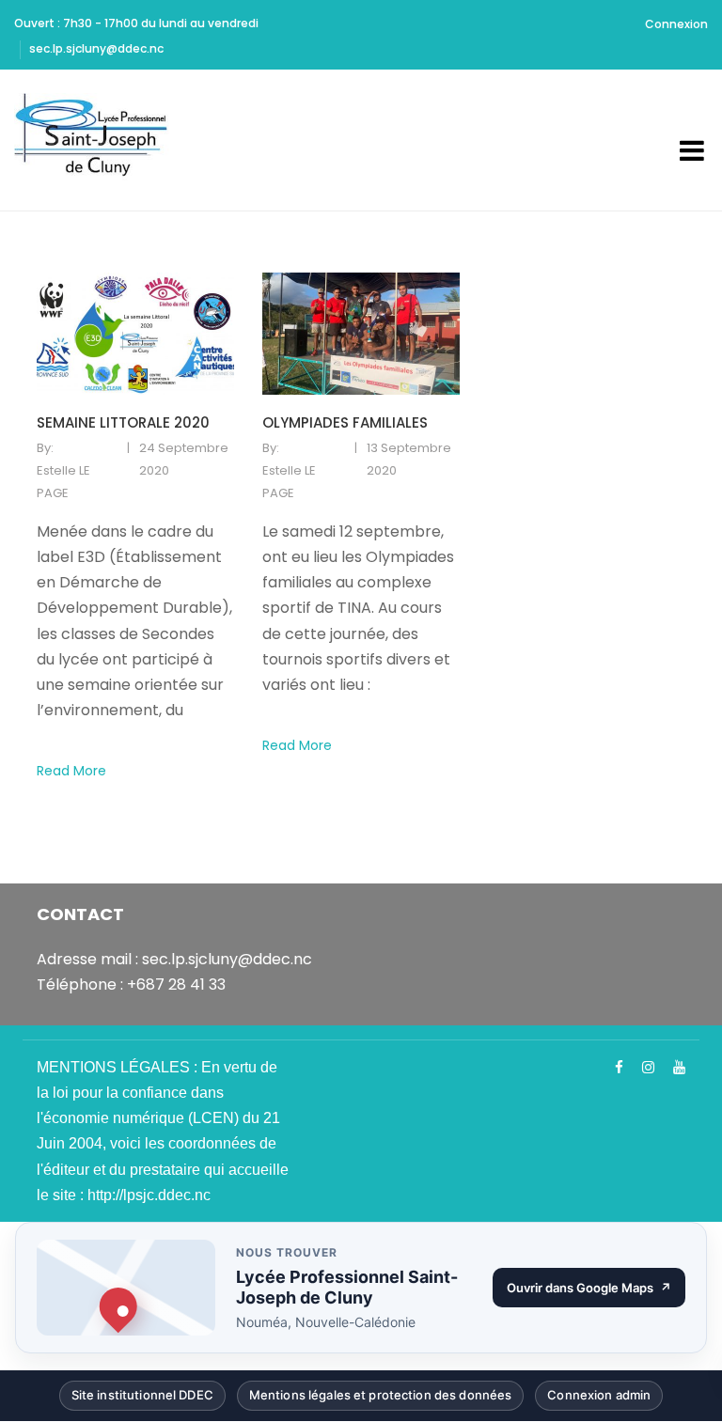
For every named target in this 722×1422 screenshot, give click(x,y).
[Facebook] (619, 1068)
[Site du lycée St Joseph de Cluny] (97, 140)
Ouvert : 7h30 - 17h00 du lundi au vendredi (136, 23)
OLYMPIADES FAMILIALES (345, 423)
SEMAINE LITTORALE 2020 (123, 423)
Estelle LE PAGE (63, 481)
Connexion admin (599, 1399)
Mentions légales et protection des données (380, 1399)
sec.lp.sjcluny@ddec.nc (96, 48)
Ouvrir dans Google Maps (596, 1291)
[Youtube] (679, 1068)
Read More (71, 770)
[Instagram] (648, 1068)
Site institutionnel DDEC (142, 1399)
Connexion (676, 24)
